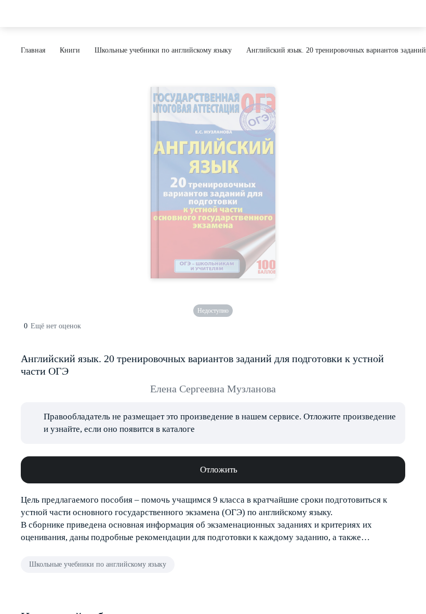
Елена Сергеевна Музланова (213, 388)
